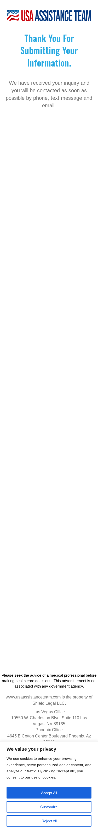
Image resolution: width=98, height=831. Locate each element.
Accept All (49, 793)
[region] (49, 786)
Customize (49, 807)
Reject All (49, 821)
